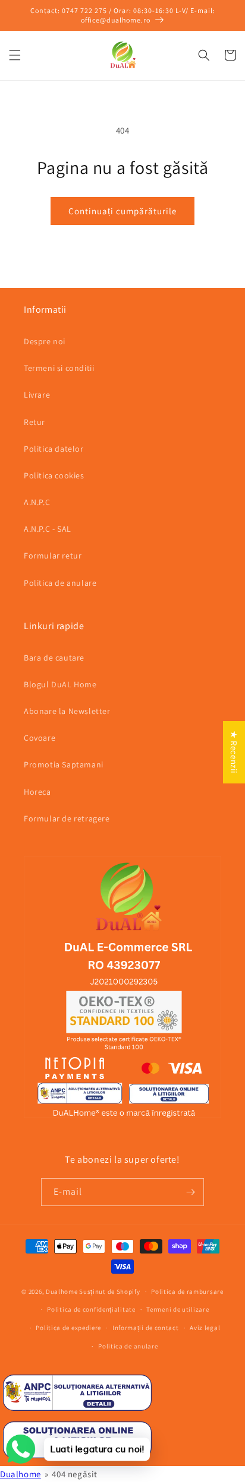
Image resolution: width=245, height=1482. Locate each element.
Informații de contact (145, 1328)
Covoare (39, 737)
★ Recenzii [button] (234, 752)
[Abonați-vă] (190, 1192)
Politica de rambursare (187, 1291)
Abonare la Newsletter (67, 711)
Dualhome (62, 1291)
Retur (34, 422)
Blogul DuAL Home (60, 684)
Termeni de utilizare (177, 1309)
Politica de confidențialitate (91, 1309)
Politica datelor (54, 448)
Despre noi (44, 341)
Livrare (37, 394)
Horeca (37, 791)
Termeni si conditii (59, 368)
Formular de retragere (67, 818)
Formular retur (52, 555)
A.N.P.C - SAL (47, 528)
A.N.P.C (37, 502)
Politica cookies (54, 475)
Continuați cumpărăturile (122, 211)
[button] (15, 55)
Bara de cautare (54, 657)
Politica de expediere (68, 1328)
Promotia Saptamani (63, 764)
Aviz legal (205, 1328)
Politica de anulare (60, 582)
